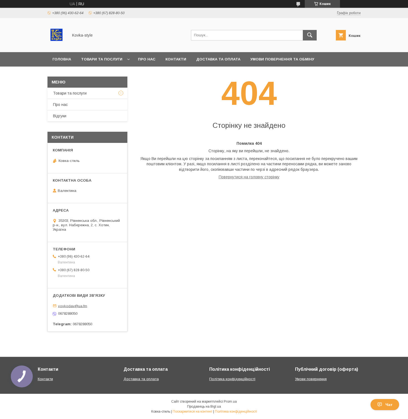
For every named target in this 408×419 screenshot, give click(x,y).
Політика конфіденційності (232, 379)
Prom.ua (230, 401)
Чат (389, 404)
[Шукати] (310, 35)
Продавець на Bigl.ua (204, 406)
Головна (61, 59)
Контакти (175, 59)
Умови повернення (311, 379)
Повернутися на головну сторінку (249, 177)
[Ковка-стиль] (56, 45)
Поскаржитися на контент (192, 411)
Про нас (146, 59)
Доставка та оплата (218, 59)
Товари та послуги (101, 59)
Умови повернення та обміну (282, 59)
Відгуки (59, 116)
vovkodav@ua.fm (72, 306)
